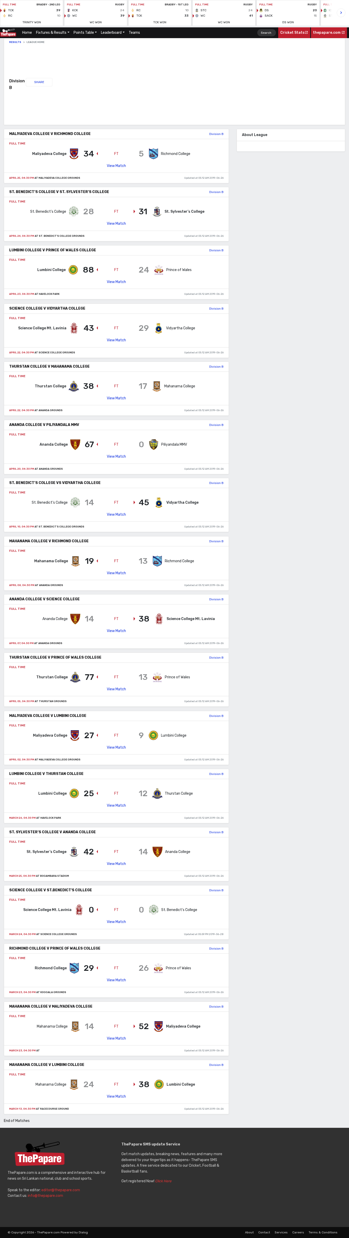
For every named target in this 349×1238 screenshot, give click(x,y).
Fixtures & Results (51, 32)
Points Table (84, 32)
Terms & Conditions (323, 1232)
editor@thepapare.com (60, 1190)
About (249, 1232)
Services (281, 1232)
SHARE (39, 82)
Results (15, 42)
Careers (298, 1232)
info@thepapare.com (45, 1196)
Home (28, 32)
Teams (134, 32)
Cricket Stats (292, 32)
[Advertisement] (139, 84)
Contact (264, 1232)
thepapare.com (327, 32)
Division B (216, 134)
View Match (116, 165)
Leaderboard (111, 32)
